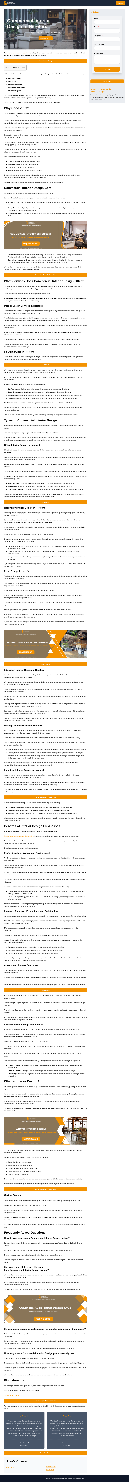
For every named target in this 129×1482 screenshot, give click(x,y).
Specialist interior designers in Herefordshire (19, 836)
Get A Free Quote (45, 1453)
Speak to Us (45, 364)
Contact (120, 3)
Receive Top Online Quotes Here (45, 1400)
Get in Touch (45, 664)
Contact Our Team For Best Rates (45, 275)
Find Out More (45, 990)
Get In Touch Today (45, 61)
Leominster (50, 1469)
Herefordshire (8, 1395)
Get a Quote (44, 38)
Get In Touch (107, 81)
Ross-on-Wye (51, 1466)
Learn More (45, 502)
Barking (16, 1395)
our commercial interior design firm (17, 53)
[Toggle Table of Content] (22, 67)
